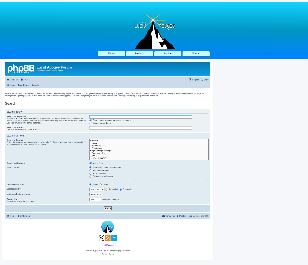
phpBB (98, 251)
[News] (149, 143)
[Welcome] (149, 140)
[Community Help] (149, 153)
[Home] (21, 68)
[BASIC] (149, 156)
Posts (95, 184)
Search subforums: (16, 163)
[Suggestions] (149, 148)
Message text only (100, 170)
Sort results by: (14, 189)
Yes (94, 163)
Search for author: (15, 127)
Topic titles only (99, 173)
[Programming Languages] (149, 150)
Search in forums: (15, 140)
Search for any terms (101, 123)
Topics (105, 184)
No (101, 163)
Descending (127, 189)
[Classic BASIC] (149, 158)
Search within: (13, 167)
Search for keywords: (17, 116)
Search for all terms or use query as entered (111, 120)
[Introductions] (149, 146)
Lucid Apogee (108, 245)
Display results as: (15, 184)
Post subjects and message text (106, 167)
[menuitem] (24, 80)
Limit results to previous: (18, 194)
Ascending (113, 189)
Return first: (12, 199)
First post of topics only (102, 176)
